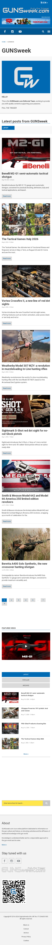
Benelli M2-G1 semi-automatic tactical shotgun (33, 694)
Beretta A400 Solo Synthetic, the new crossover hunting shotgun (24, 565)
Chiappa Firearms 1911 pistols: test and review (34, 709)
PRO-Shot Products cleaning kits (33, 724)
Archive (26, 685)
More (26, 754)
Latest (30, 674)
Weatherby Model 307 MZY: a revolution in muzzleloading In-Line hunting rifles (26, 367)
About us (26, 925)
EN (45, 2)
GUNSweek (38, 121)
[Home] (26, 9)
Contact (26, 929)
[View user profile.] (26, 77)
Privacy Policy (26, 936)
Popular (25, 680)
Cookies (26, 940)
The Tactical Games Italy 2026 (20, 239)
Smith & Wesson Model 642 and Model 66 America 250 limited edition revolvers (25, 499)
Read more (7, 196)
